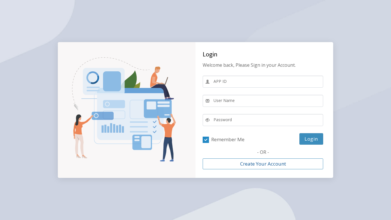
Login (311, 138)
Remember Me (226, 139)
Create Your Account (263, 163)
